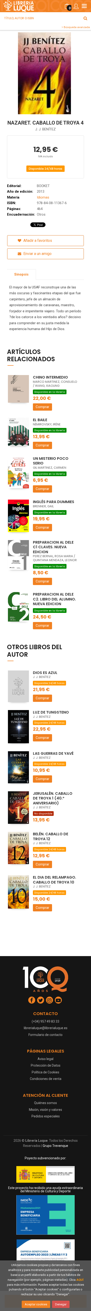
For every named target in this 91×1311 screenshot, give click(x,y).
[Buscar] (85, 18)
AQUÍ (80, 1280)
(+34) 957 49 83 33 (45, 1021)
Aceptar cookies (36, 1304)
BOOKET (43, 186)
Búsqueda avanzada (76, 27)
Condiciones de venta (45, 1079)
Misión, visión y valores (45, 1110)
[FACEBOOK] (31, 1000)
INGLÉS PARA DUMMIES (53, 502)
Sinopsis (21, 274)
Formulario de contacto (45, 1035)
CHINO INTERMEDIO (50, 377)
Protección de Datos (45, 1065)
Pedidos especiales (46, 1116)
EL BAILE (40, 420)
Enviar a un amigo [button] (37, 253)
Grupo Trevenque (55, 1146)
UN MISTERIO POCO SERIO (50, 461)
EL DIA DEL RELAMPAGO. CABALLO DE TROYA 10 (54, 880)
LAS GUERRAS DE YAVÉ (53, 753)
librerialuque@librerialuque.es (45, 1028)
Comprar (42, 407)
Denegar (60, 1304)
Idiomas (43, 197)
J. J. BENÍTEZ (45, 129)
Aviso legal (45, 1059)
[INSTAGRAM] (49, 1000)
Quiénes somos (45, 1103)
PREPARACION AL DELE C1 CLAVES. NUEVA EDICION (53, 547)
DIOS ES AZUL (45, 672)
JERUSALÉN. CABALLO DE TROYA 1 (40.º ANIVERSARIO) (52, 798)
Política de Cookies (45, 1072)
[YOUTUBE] (58, 1000)
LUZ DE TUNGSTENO (51, 712)
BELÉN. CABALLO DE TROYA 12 (50, 836)
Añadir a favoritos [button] (37, 240)
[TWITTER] (40, 1000)
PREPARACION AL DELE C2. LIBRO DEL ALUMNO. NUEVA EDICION (54, 599)
